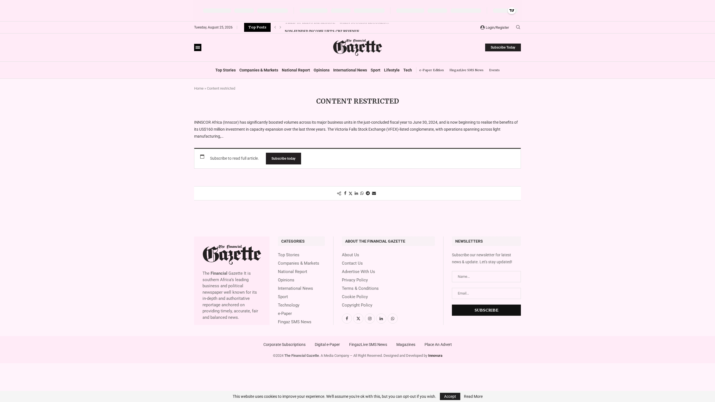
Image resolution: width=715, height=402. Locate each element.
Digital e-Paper (327, 344)
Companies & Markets (258, 70)
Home (199, 88)
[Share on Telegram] (368, 193)
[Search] (518, 27)
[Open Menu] (197, 47)
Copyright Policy (357, 305)
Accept (450, 396)
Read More (473, 396)
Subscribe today (283, 159)
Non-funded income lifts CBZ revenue (322, 27)
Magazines (405, 344)
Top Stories (225, 70)
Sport (375, 70)
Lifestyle (392, 70)
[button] (275, 27)
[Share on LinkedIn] (356, 193)
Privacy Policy (355, 280)
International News (350, 70)
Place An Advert (438, 344)
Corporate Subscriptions (284, 344)
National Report (296, 70)
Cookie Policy (355, 297)
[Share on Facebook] (345, 193)
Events (494, 70)
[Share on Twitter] (350, 193)
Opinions (322, 70)
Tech (407, 70)
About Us (350, 255)
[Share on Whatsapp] (362, 193)
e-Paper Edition (431, 70)
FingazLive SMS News (466, 70)
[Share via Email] (374, 193)
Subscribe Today (503, 47)
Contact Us (352, 263)
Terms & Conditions (360, 288)
